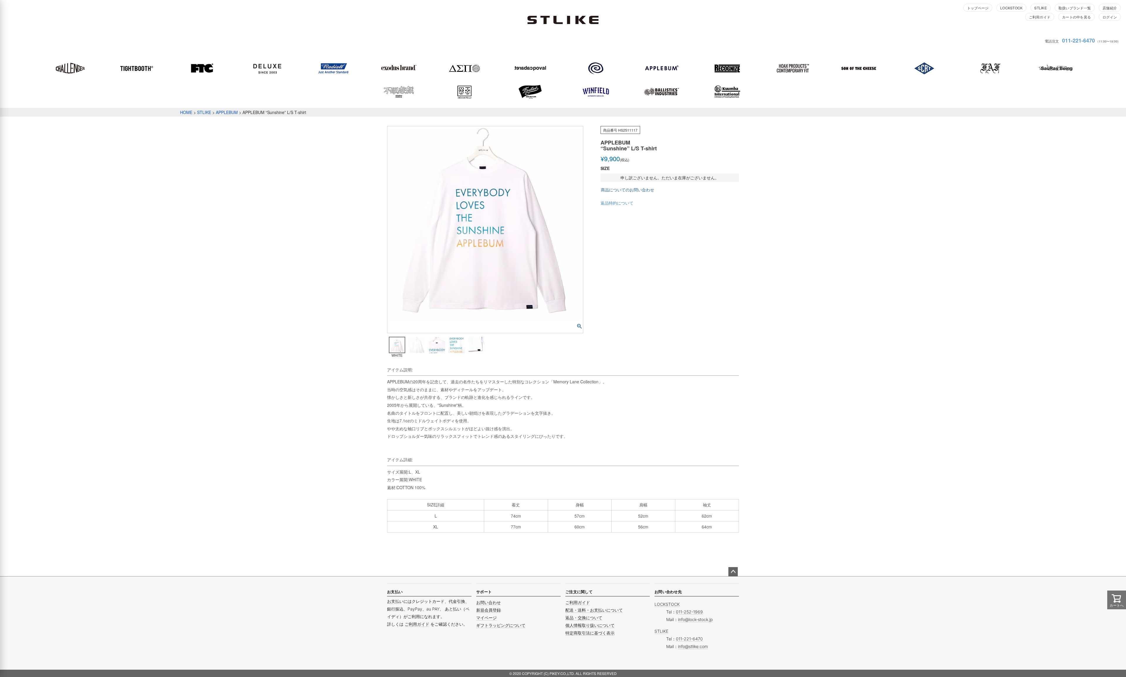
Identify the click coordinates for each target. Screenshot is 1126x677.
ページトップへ (733, 571)
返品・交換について (583, 617)
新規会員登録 (488, 610)
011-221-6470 (1078, 40)
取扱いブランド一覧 (1075, 7)
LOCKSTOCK (1011, 7)
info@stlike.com (693, 646)
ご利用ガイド (1039, 16)
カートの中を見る (1076, 16)
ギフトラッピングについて (500, 625)
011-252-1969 (689, 611)
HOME (186, 112)
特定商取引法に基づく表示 (590, 632)
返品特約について (617, 203)
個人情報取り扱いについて (590, 625)
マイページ (486, 617)
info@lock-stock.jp (695, 619)
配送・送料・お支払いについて (594, 610)
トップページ (977, 7)
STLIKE (1040, 7)
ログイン (1110, 16)
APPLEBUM (227, 112)
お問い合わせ (488, 602)
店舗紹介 (1110, 7)
